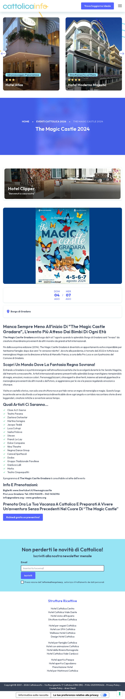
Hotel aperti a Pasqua (62, 659)
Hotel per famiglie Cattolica (62, 642)
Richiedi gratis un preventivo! (23, 517)
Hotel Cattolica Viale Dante (62, 612)
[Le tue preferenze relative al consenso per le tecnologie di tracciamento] (120, 694)
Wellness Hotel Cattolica (62, 632)
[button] (122, 54)
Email (24, 562)
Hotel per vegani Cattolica (62, 625)
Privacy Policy (113, 685)
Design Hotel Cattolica (62, 636)
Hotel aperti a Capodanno (62, 663)
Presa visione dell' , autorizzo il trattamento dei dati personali (64, 582)
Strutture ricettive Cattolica (62, 619)
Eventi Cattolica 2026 (51, 121)
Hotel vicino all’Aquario (62, 615)
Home (25, 121)
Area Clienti (70, 688)
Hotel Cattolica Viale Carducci (62, 653)
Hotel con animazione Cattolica (62, 646)
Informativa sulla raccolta (33, 695)
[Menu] (120, 6)
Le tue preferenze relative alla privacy (75, 695)
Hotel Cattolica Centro (62, 608)
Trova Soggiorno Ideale (97, 5)
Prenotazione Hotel (62, 667)
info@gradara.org (13, 497)
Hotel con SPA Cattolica (62, 629)
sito (71, 478)
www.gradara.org (36, 497)
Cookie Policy (56, 688)
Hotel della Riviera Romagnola (62, 649)
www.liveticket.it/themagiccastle (32, 490)
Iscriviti (28, 575)
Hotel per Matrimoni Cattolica (62, 670)
